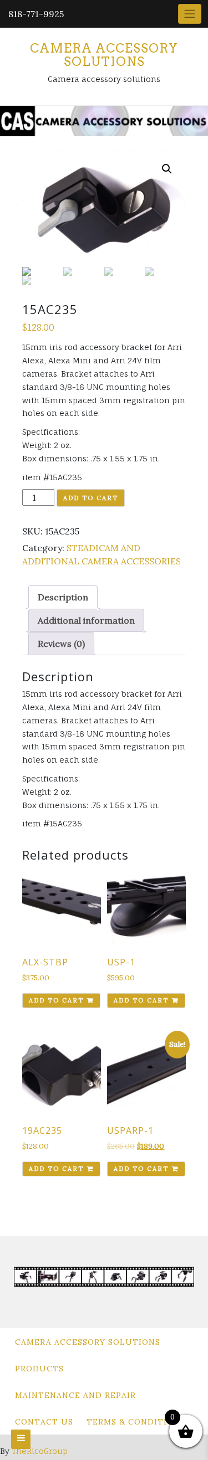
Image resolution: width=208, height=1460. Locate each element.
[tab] (63, 597)
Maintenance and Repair (75, 1395)
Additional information (86, 620)
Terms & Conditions (136, 1422)
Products (39, 1369)
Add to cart (90, 498)
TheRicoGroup (40, 1451)
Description (63, 597)
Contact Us (44, 1422)
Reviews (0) (61, 643)
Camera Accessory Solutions (104, 55)
